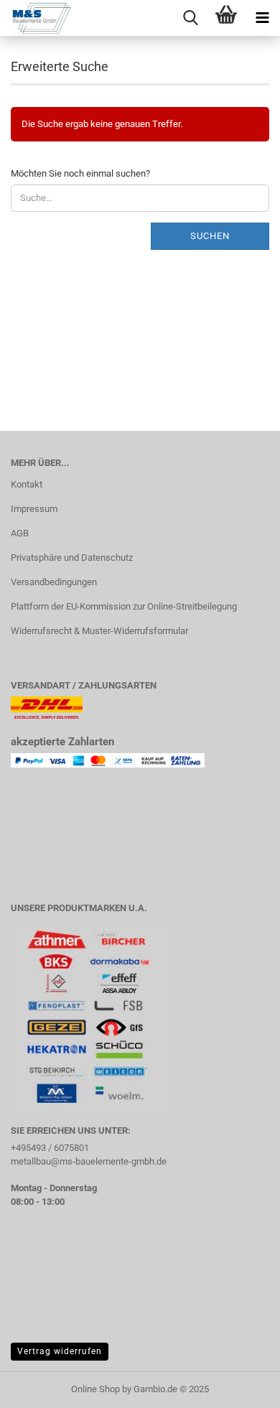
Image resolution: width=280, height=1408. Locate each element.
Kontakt (26, 484)
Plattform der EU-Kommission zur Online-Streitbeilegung (124, 606)
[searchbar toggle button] (190, 18)
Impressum (34, 508)
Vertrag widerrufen (59, 1351)
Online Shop (95, 1389)
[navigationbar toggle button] (262, 18)
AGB (20, 533)
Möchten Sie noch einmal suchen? (80, 173)
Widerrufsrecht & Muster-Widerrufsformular (99, 630)
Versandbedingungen (54, 582)
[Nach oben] (240, 1386)
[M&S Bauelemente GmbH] (36, 18)
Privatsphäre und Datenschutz (72, 557)
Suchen (210, 235)
